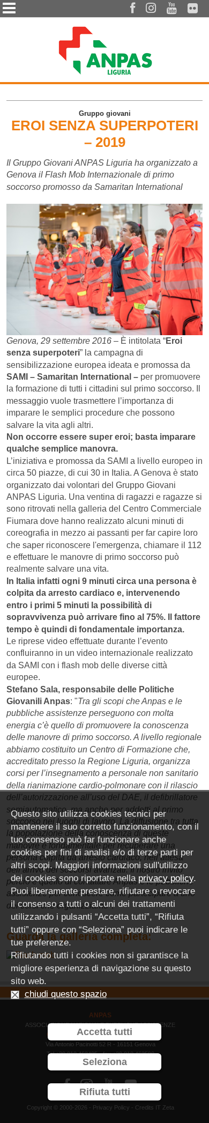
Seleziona (105, 1061)
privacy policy (165, 878)
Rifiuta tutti (104, 1092)
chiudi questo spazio (66, 994)
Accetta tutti (104, 1031)
